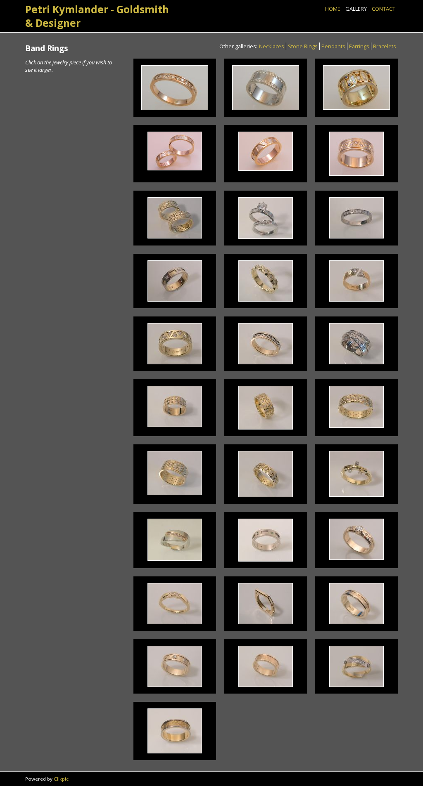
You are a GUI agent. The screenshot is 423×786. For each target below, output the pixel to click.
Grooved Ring (265, 603)
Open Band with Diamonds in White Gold (356, 281)
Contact (383, 8)
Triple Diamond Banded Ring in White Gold (356, 343)
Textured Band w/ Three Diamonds (175, 666)
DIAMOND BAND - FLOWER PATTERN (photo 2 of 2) (265, 407)
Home (332, 8)
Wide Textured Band (265, 666)
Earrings (359, 46)
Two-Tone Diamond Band (356, 666)
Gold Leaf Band (174, 731)
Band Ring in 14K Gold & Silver (265, 151)
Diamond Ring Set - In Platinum (265, 218)
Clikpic (61, 779)
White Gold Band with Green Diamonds (265, 540)
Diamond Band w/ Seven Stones (356, 539)
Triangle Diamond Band (356, 153)
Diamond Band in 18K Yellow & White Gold (174, 539)
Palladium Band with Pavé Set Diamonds (265, 87)
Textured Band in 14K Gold (356, 603)
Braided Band (265, 343)
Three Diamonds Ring (356, 474)
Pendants (333, 46)
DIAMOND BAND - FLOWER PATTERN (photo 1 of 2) (174, 406)
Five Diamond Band (174, 603)
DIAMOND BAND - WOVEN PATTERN (265, 474)
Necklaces (271, 46)
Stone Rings (303, 46)
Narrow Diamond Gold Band (174, 87)
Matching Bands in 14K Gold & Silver (175, 151)
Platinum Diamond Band (356, 218)
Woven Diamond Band (174, 473)
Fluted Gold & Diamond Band (265, 281)
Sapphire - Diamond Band (356, 87)
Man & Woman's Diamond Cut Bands (174, 217)
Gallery (356, 8)
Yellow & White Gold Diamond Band (174, 281)
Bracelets (384, 46)
